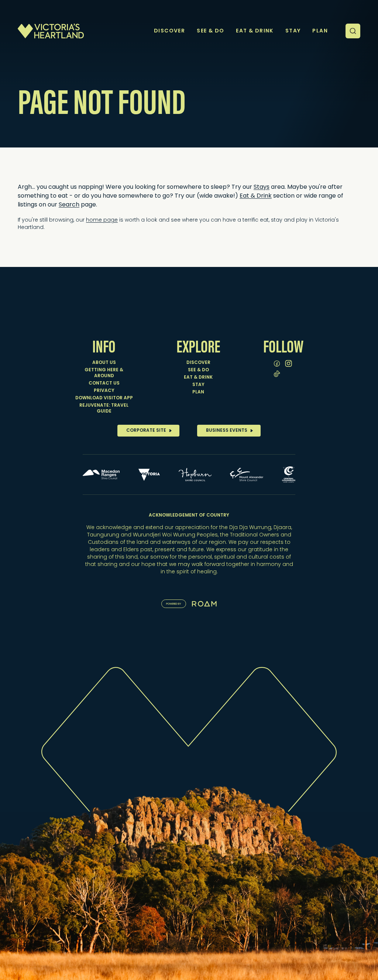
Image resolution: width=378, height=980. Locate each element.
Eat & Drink (198, 377)
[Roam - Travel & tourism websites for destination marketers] (204, 604)
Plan (198, 392)
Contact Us (104, 383)
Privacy (104, 391)
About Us (104, 363)
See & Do (198, 370)
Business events (226, 430)
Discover (198, 363)
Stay (198, 385)
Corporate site (146, 430)
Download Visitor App (104, 398)
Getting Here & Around (104, 373)
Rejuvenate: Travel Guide (103, 408)
